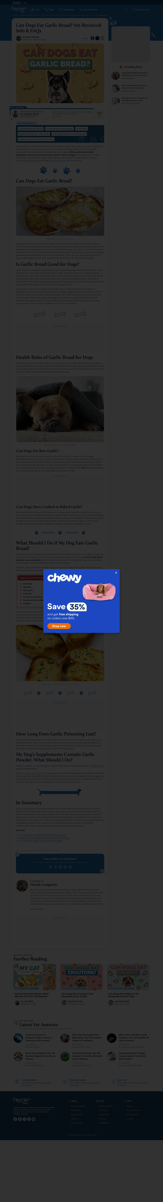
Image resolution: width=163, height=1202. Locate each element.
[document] (81, 601)
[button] (116, 573)
